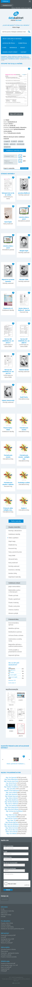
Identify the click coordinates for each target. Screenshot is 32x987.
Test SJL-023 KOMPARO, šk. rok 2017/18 (8, 371)
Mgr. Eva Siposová (11, 777)
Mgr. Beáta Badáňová (11, 800)
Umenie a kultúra (13, 610)
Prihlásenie (5, 1)
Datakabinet (4, 56)
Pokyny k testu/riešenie (8, 162)
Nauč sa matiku (5, 967)
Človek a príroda (13, 595)
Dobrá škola (22, 43)
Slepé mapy (11, 541)
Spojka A (24, 508)
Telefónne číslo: (8, 857)
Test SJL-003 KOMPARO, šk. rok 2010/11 (8, 341)
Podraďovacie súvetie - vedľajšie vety (23, 457)
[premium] (20, 156)
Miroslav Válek (23, 279)
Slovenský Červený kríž (7, 935)
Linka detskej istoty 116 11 (8, 965)
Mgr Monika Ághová (12, 822)
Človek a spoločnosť (14, 599)
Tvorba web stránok (7, 979)
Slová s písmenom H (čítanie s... (16, 764)
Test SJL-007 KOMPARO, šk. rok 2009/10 (24, 341)
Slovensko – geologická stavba (10, 953)
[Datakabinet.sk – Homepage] (16, 15)
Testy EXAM (11, 555)
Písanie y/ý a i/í (8, 308)
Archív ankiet (11, 682)
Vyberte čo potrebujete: (10, 868)
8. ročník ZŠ (14, 141)
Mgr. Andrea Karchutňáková (14, 811)
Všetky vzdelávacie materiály (12, 38)
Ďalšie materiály (16, 521)
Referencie (13, 47)
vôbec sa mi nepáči (12, 677)
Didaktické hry (12, 545)
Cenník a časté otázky (9, 52)
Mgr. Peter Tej (11, 820)
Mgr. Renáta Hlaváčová (11, 802)
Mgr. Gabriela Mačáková (11, 824)
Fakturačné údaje (6, 914)
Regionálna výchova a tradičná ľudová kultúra (15, 645)
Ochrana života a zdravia (15, 635)
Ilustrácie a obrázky (14, 570)
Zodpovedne (4, 969)
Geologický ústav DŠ (7, 939)
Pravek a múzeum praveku (9, 957)
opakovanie (12, 144)
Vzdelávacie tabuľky (14, 534)
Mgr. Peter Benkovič (11, 794)
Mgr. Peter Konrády (11, 815)
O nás (4, 47)
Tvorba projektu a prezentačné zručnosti (15, 651)
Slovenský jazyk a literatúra (13, 57)
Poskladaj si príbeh (24, 482)
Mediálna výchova (13, 628)
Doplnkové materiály (14, 577)
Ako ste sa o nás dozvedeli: (11, 863)
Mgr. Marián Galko (11, 785)
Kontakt (23, 52)
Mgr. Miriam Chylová (11, 818)
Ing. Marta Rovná (11, 783)
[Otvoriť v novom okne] (16, 983)
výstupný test (7, 146)
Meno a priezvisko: (8, 846)
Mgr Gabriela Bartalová (11, 826)
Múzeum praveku (6, 943)
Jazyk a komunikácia (14, 586)
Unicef (3, 937)
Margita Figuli (24, 250)
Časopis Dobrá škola (7, 923)
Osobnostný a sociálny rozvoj (15, 640)
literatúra (6, 144)
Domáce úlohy (12, 573)
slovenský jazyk (20, 144)
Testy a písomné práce (15, 552)
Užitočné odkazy (5, 925)
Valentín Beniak (24, 370)
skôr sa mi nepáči (12, 674)
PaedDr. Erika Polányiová (11, 790)
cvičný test (20, 141)
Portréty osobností (13, 566)
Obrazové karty (12, 559)
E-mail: (5, 851)
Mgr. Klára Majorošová (11, 807)
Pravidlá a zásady (6, 955)
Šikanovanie (4, 951)
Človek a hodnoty (13, 602)
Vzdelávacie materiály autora (14, 150)
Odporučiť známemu (16, 114)
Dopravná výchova (13, 655)
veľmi (9, 667)
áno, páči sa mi (11, 670)
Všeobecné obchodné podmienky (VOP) (12, 929)
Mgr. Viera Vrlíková (11, 792)
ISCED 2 (25, 56)
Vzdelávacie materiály (7, 911)
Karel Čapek (8, 222)
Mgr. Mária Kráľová (11, 798)
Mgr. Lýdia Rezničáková (11, 809)
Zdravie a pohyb (13, 613)
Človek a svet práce (14, 606)
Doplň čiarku (24, 397)
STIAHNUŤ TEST (9, 156)
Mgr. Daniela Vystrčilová (11, 781)
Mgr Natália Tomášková (11, 787)
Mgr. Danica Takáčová (11, 803)
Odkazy (22, 47)
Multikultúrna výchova (15, 632)
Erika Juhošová (11, 817)
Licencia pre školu (8, 43)
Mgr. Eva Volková (11, 833)
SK (29, 1)
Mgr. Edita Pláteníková (11, 779)
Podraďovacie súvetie (13, 59)
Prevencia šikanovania (7, 963)
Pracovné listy (12, 548)
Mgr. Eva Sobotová (11, 805)
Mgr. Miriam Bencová (11, 830)
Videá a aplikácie (13, 538)
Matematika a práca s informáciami (14, 591)
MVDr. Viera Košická (11, 831)
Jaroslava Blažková (24, 193)
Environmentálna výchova (13, 624)
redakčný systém (17, 979)
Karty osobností (13, 562)
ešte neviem (11, 672)
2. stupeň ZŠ (7, 141)
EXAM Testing (5, 941)
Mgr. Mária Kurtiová (11, 828)
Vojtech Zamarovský (8, 400)
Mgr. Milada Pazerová (11, 796)
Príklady (3, 971)
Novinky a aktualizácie (15, 530)
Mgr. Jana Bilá (11, 789)
